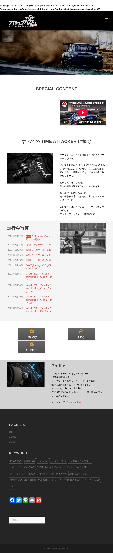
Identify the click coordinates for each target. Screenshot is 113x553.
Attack (29, 461)
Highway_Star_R (60, 548)
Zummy (94, 480)
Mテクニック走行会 (80, 461)
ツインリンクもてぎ (75, 467)
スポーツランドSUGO (22, 467)
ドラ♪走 (42, 461)
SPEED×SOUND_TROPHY (25, 480)
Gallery (12, 437)
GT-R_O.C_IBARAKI (75, 480)
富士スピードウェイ (80, 474)
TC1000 (61, 474)
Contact (13, 442)
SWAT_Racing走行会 (49, 467)
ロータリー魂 (58, 461)
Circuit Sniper (74, 402)
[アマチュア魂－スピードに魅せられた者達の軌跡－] (22, 20)
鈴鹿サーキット (52, 480)
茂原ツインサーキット (41, 474)
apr (13, 486)
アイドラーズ (18, 474)
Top (11, 432)
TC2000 (16, 461)
